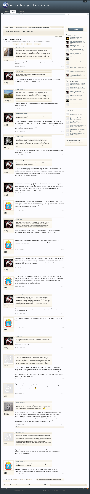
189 (26, 44)
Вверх (84, 488)
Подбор (56, 36)
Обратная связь (69, 488)
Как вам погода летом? (75, 45)
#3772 (62, 286)
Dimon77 (6, 82)
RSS (87, 488)
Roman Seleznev (73, 59)
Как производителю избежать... (76, 65)
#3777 (62, 393)
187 (22, 44)
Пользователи (20, 11)
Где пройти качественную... (76, 53)
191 (31, 44)
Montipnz (71, 126)
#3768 (62, 210)
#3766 (62, 177)
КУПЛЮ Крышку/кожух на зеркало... (78, 133)
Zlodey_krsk (72, 119)
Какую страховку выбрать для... (77, 49)
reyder (5, 212)
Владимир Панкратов (74, 42)
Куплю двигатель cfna (74, 121)
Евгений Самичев (74, 67)
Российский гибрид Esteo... (76, 37)
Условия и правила (84, 490)
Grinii (71, 38)
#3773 (62, 313)
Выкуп (60, 36)
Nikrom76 (72, 134)
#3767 (62, 192)
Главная (7, 11)
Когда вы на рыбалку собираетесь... (78, 61)
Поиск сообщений (7, 13)
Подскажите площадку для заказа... (77, 74)
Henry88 (6, 365)
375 (35, 44)
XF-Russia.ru (9, 492)
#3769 (62, 235)
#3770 (62, 249)
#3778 (62, 424)
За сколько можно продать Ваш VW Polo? (18, 31)
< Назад (15, 44)
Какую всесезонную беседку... (76, 57)
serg (5, 147)
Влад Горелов (73, 50)
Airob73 (71, 114)
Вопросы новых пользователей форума (19, 41)
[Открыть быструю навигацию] (63, 27)
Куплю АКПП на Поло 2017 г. (76, 112)
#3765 (62, 154)
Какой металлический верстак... (77, 70)
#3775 (62, 347)
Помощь (76, 488)
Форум (13, 11)
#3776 (62, 378)
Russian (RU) (5, 488)
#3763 (62, 108)
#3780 (62, 473)
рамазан (6, 58)
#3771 (62, 267)
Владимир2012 (8, 100)
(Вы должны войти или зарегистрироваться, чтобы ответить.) (50, 479)
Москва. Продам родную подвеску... (78, 125)
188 (24, 44)
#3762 (62, 83)
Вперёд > (39, 44)
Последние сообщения (18, 13)
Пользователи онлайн (73, 140)
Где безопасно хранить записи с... (77, 41)
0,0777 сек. (45, 490)
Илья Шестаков (73, 63)
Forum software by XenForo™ (14, 490)
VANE (71, 131)
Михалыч (42, 41)
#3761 (62, 66)
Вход (85, 1)
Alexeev (71, 122)
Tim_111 (6, 413)
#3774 (62, 327)
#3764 (62, 131)
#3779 (62, 456)
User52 (5, 395)
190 (29, 44)
